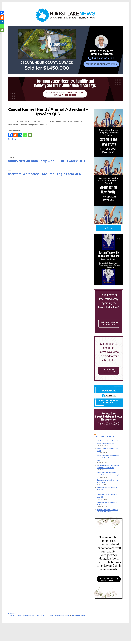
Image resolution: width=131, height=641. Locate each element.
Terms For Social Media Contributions (59, 615)
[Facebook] (10, 135)
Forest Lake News (12, 613)
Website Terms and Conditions (26, 615)
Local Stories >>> (109, 228)
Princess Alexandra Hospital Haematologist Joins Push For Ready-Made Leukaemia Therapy (108, 458)
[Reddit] (15, 135)
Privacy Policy (11, 615)
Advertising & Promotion (78, 615)
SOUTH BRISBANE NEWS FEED (104, 436)
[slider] (110, 283)
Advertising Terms (41, 615)
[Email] (30, 135)
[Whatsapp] (25, 135)
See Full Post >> (13, 139)
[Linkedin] (20, 135)
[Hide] (1, 34)
